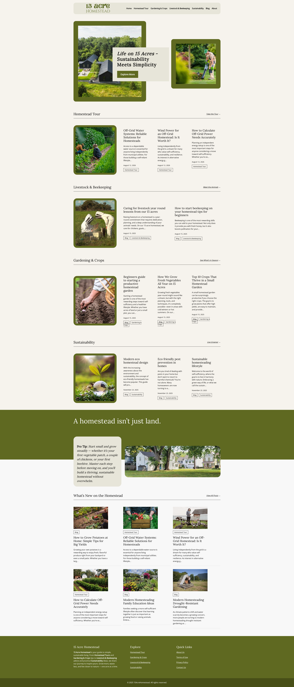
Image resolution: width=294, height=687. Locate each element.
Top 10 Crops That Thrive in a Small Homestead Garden (204, 282)
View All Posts (212, 495)
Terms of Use (182, 657)
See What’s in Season (209, 260)
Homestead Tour (131, 170)
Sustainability (137, 394)
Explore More (128, 74)
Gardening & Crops (132, 323)
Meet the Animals (210, 187)
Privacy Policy (182, 662)
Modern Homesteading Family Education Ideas (138, 601)
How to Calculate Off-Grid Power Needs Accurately (204, 134)
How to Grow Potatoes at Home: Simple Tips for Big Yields (91, 541)
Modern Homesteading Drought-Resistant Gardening (188, 603)
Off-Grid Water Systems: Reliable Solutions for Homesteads (135, 135)
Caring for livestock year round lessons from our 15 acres (144, 209)
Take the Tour (212, 114)
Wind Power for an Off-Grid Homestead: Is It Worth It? (169, 135)
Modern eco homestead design (135, 360)
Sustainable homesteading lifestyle (201, 362)
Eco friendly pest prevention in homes (169, 362)
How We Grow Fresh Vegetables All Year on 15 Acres (169, 282)
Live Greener (212, 342)
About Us (180, 652)
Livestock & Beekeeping (141, 238)
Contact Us (181, 667)
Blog (126, 238)
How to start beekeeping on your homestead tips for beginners (193, 211)
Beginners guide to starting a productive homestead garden (134, 283)
